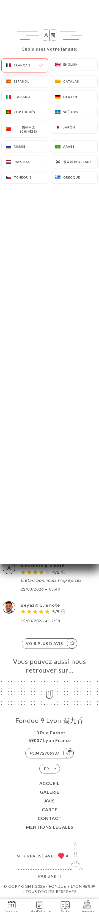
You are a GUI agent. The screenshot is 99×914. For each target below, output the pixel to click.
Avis (49, 800)
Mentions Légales (49, 827)
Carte (49, 809)
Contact (50, 818)
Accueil (49, 783)
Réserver (12, 911)
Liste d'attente (39, 911)
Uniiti (54, 876)
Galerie (49, 792)
